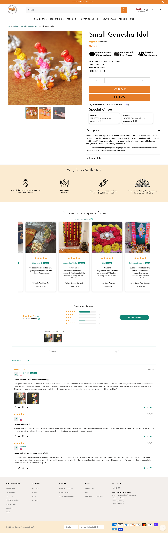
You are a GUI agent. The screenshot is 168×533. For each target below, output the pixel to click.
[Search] (124, 10)
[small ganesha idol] (45, 68)
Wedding (123, 19)
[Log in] (152, 10)
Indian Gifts (40, 19)
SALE (132, 19)
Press (34, 492)
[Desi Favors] (12, 10)
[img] (34, 258)
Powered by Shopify (27, 527)
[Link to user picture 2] (33, 398)
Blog (34, 496)
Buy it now (119, 97)
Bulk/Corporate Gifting (94, 496)
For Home (72, 19)
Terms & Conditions (66, 496)
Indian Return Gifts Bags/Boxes (25, 26)
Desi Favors (16, 527)
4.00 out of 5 (40, 316)
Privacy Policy (64, 492)
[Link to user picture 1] (20, 398)
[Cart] (159, 10)
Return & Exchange (66, 488)
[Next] (79, 68)
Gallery (35, 500)
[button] (94, 42)
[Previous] (10, 68)
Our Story (36, 488)
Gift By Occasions (90, 19)
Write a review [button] (134, 317)
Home (8, 26)
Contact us (89, 488)
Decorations (56, 19)
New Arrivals (109, 19)
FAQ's (87, 492)
